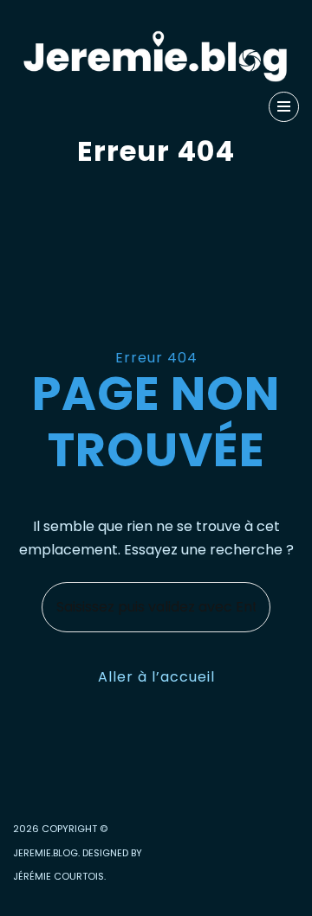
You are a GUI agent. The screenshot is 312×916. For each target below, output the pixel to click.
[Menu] (284, 107)
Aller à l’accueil (156, 677)
